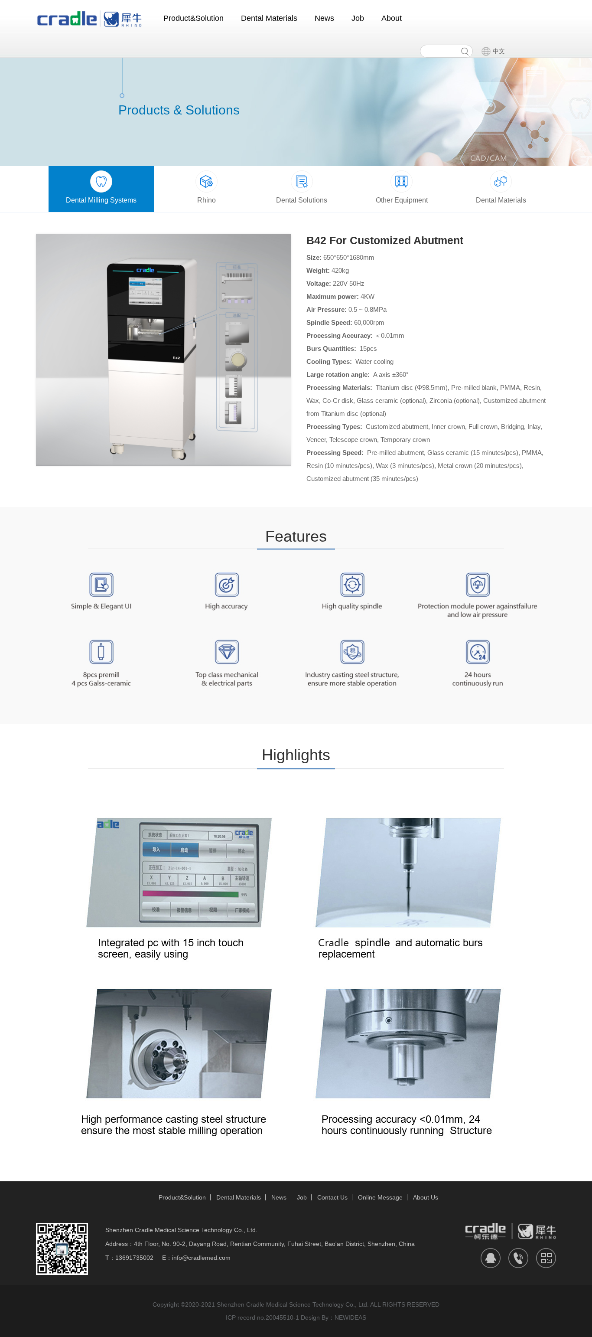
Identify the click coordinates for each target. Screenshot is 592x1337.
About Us (425, 1197)
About (391, 18)
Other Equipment (402, 200)
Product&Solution (193, 18)
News (324, 18)
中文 (499, 51)
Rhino (206, 200)
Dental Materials (269, 18)
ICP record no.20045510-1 (262, 1317)
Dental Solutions (301, 200)
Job (357, 18)
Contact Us (332, 1197)
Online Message (380, 1197)
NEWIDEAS (350, 1317)
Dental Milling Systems (101, 200)
